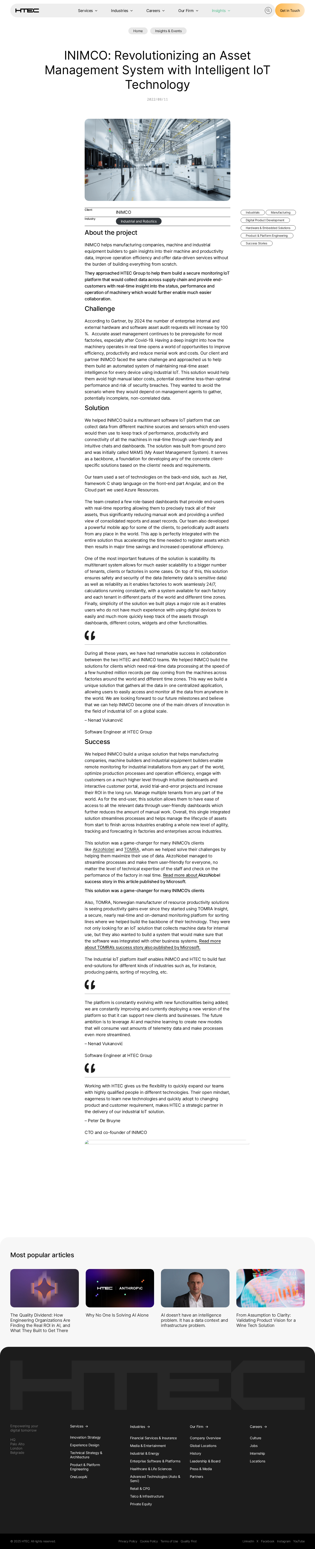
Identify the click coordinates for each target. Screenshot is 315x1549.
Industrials (253, 212)
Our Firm (186, 10)
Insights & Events (168, 31)
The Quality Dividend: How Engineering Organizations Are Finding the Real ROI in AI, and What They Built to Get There (40, 1323)
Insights (219, 10)
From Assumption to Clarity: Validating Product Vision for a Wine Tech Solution (266, 1320)
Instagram (284, 1541)
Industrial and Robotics (139, 221)
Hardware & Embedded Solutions (268, 228)
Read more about (180, 875)
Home (138, 31)
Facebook (267, 1541)
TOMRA (131, 849)
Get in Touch (290, 10)
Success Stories (256, 243)
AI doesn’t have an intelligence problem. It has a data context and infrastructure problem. (194, 1320)
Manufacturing (280, 212)
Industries (119, 10)
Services (85, 10)
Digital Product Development (265, 220)
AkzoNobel (103, 849)
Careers (153, 10)
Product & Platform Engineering (267, 235)
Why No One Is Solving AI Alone (117, 1315)
